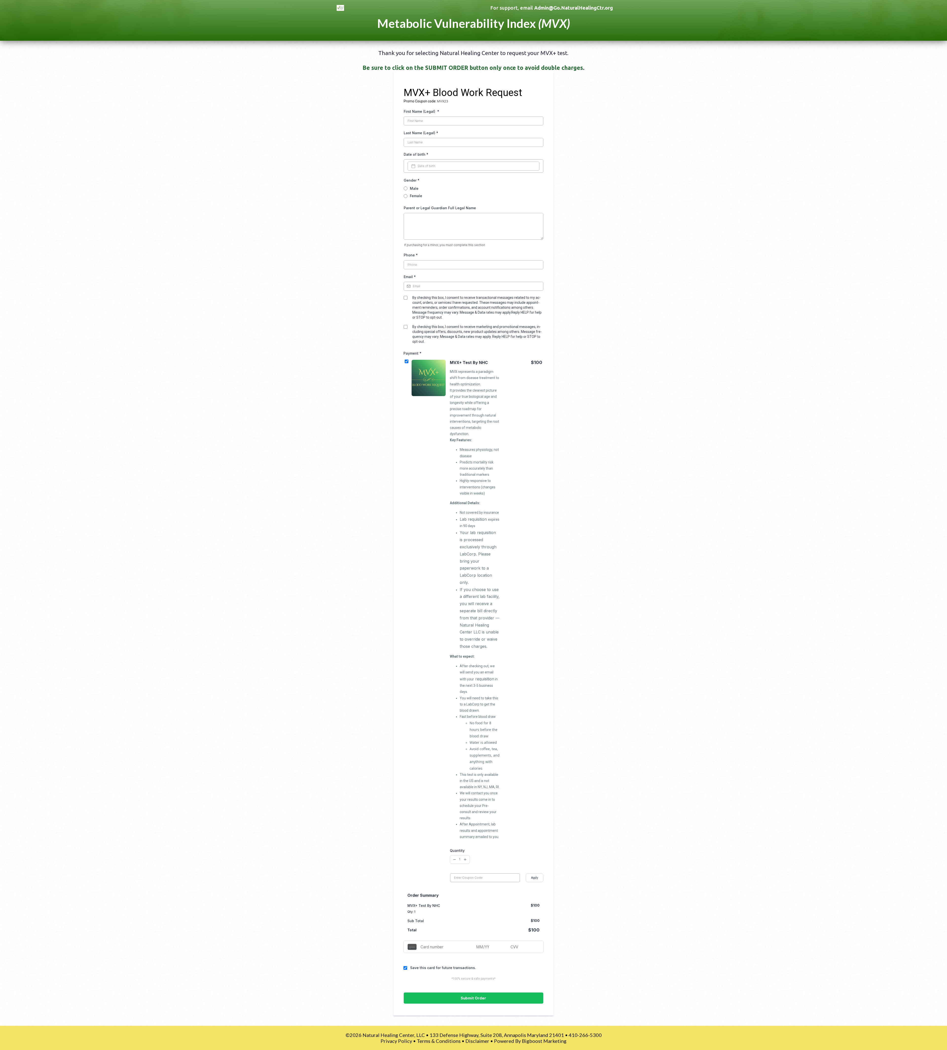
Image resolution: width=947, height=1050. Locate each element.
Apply (534, 877)
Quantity (457, 850)
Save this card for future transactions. (443, 968)
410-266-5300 (585, 1035)
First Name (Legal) (421, 111)
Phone (411, 255)
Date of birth (416, 154)
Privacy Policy (396, 1041)
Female (416, 196)
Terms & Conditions (439, 1041)
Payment (412, 353)
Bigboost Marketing (544, 1041)
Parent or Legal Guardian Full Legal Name (440, 208)
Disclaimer (477, 1041)
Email (410, 277)
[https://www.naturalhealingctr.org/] (374, 8)
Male (414, 188)
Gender (411, 180)
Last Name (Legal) (421, 133)
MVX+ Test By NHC (469, 362)
